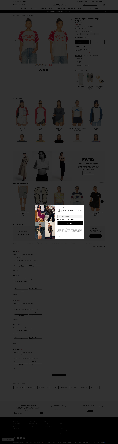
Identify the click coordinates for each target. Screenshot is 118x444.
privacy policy (79, 230)
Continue (70, 223)
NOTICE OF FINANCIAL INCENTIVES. (74, 231)
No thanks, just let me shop (64, 236)
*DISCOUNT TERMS (60, 234)
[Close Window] (83, 206)
